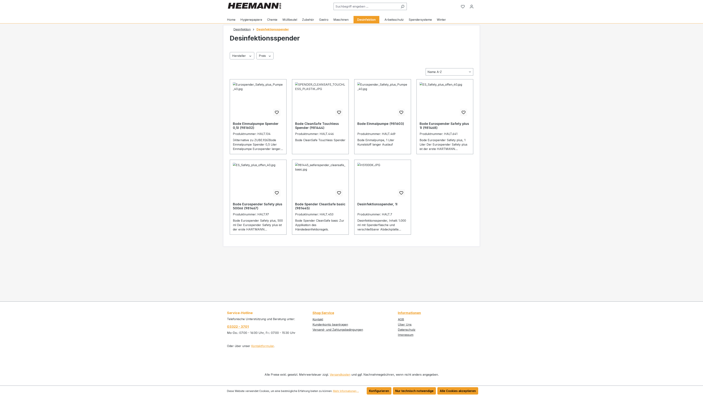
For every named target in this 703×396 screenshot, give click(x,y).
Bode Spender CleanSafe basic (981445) (320, 206)
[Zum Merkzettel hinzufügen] (276, 112)
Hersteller (239, 56)
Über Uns (405, 324)
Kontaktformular (262, 346)
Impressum (405, 335)
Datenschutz (406, 329)
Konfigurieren (379, 391)
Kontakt (318, 319)
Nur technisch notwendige (414, 391)
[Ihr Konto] (471, 6)
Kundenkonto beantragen (330, 324)
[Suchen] (402, 6)
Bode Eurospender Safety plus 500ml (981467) (257, 206)
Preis (263, 56)
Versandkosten (340, 374)
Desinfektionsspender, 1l (377, 204)
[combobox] (366, 6)
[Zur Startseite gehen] (254, 5)
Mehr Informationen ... (346, 391)
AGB (401, 319)
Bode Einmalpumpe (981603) (380, 124)
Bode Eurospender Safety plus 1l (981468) (444, 126)
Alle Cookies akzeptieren (458, 391)
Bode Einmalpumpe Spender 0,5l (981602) (255, 126)
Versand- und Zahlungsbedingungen (338, 329)
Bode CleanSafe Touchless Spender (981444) (317, 126)
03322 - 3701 (238, 327)
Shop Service (323, 313)
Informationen (409, 313)
